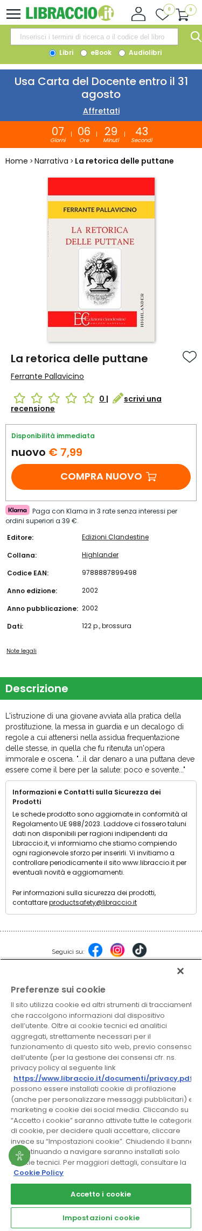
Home (16, 161)
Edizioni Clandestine (115, 536)
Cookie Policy (38, 1172)
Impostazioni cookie (101, 1218)
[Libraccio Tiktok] (139, 955)
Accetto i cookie (101, 1194)
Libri (65, 52)
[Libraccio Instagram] (117, 955)
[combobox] (94, 36)
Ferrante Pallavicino (47, 376)
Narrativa (51, 161)
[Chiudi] (180, 971)
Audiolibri (144, 52)
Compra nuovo (101, 476)
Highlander (100, 554)
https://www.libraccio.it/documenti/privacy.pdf (103, 1078)
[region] (101, 1095)
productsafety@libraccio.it (93, 902)
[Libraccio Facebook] (95, 955)
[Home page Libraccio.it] (69, 18)
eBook (100, 52)
